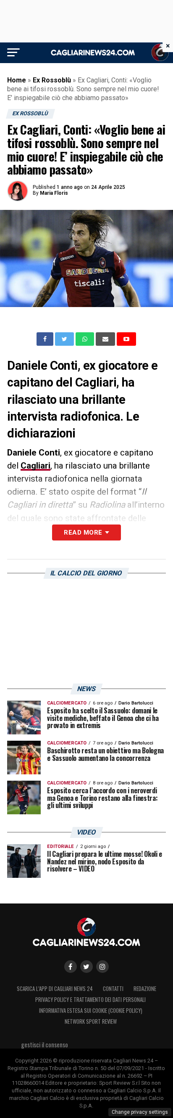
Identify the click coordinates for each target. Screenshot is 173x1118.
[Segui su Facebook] (70, 966)
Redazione (145, 989)
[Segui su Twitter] (86, 966)
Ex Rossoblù (52, 80)
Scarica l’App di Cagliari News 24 (55, 989)
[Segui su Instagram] (102, 966)
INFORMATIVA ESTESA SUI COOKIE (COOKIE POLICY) (90, 1011)
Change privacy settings (140, 1112)
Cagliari (35, 466)
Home (16, 80)
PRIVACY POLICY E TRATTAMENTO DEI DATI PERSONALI (90, 1000)
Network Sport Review (91, 1021)
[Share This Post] (86, 339)
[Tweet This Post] (65, 339)
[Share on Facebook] (46, 339)
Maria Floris (54, 193)
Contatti (113, 989)
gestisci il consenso (44, 1044)
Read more (83, 532)
